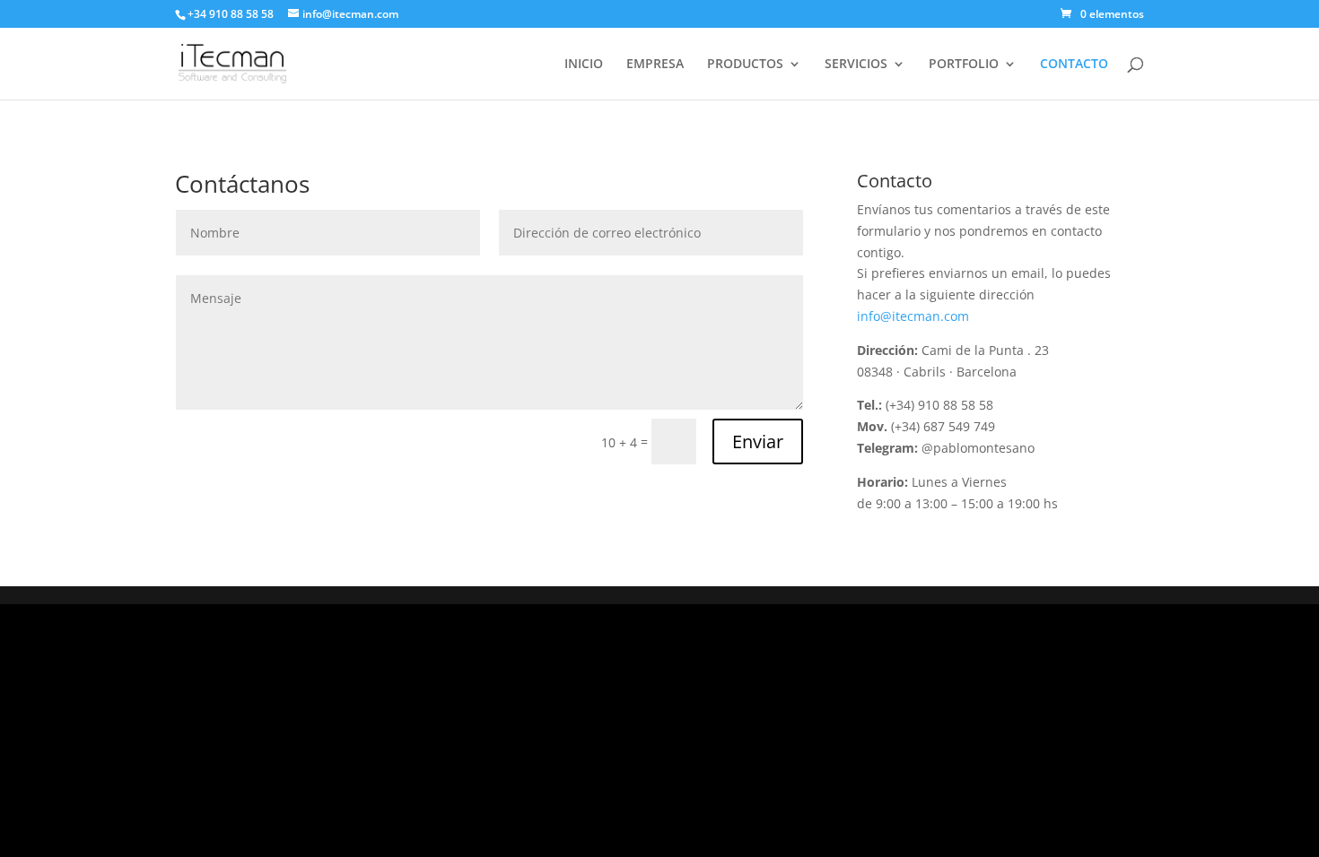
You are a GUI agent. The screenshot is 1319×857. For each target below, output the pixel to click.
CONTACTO (1074, 64)
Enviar (757, 441)
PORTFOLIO (964, 64)
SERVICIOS (856, 64)
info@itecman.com (913, 316)
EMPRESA (655, 64)
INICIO (583, 64)
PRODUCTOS (745, 64)
